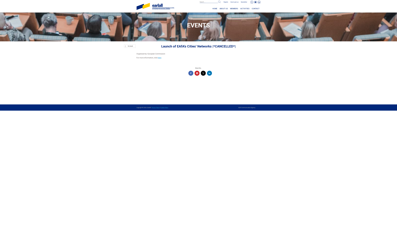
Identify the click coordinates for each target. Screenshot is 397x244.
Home (214, 9)
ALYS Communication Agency (246, 107)
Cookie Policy (164, 107)
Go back (130, 46)
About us (224, 9)
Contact (255, 9)
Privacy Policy (156, 107)
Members (234, 9)
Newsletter (244, 2)
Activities (244, 9)
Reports (226, 2)
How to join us (234, 2)
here (159, 58)
